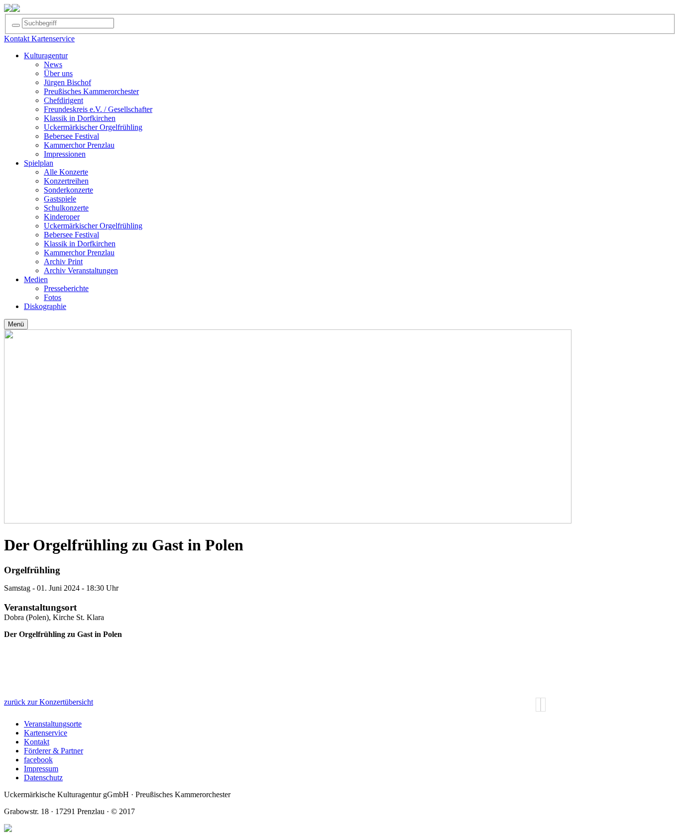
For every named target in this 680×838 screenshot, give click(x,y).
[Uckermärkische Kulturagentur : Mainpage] (8, 9)
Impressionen (65, 154)
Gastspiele (60, 199)
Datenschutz (43, 777)
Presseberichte (66, 288)
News (53, 64)
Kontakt (36, 741)
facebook (38, 759)
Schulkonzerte (66, 208)
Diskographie (45, 306)
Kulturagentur (46, 55)
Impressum (41, 768)
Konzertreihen (66, 181)
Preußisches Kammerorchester (91, 91)
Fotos (52, 297)
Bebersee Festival (71, 136)
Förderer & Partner (53, 750)
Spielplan (38, 163)
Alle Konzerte (66, 172)
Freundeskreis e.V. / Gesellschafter (98, 109)
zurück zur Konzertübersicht (48, 702)
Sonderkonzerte (68, 190)
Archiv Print (63, 261)
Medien (36, 279)
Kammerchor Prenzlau (79, 145)
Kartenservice (45, 733)
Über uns (58, 73)
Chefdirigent (63, 100)
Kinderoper (62, 216)
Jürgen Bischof (67, 82)
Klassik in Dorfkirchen (79, 118)
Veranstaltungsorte (53, 724)
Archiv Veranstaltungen (81, 270)
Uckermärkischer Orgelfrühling (93, 127)
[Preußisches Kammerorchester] (16, 9)
